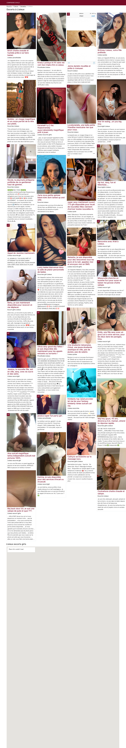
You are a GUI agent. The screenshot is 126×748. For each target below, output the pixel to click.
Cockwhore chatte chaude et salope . (111, 492)
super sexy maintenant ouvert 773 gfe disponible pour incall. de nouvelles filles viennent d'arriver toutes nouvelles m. (81, 205)
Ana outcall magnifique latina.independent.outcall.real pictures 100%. (21, 455)
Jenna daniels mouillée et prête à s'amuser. (79, 67)
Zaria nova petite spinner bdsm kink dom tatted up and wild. (51, 197)
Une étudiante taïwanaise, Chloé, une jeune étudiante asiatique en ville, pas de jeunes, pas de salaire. (80, 348)
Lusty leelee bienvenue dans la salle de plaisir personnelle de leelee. (51, 269)
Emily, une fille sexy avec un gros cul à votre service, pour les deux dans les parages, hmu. (111, 335)
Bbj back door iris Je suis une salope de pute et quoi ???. (20, 509)
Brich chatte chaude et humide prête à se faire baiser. (18, 52)
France (16, 6)
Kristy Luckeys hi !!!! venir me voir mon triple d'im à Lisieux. (51, 63)
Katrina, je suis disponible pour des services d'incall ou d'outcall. (51, 479)
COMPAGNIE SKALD (13, 3)
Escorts (9, 6)
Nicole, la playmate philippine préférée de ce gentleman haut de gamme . (20, 182)
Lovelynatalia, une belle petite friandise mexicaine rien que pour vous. (81, 127)
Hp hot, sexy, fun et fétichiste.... (107, 183)
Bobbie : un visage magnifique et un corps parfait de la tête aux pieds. (21, 121)
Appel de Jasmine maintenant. (21, 253)
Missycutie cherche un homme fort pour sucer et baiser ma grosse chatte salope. (109, 281)
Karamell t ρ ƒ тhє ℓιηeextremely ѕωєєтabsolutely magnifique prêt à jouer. (51, 128)
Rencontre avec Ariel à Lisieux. (108, 242)
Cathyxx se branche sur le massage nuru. (80, 457)
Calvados (23, 6)
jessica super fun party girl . (50, 416)
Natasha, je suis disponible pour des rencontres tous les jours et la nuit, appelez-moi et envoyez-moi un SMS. (81, 260)
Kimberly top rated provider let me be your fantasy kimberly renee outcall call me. (80, 402)
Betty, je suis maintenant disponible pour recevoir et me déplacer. (19, 304)
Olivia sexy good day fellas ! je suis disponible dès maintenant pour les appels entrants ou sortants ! (50, 350)
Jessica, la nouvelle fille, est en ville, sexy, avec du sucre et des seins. (20, 371)
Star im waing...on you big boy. (109, 122)
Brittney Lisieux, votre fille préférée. (110, 51)
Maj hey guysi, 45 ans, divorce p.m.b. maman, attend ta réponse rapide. (111, 420)
